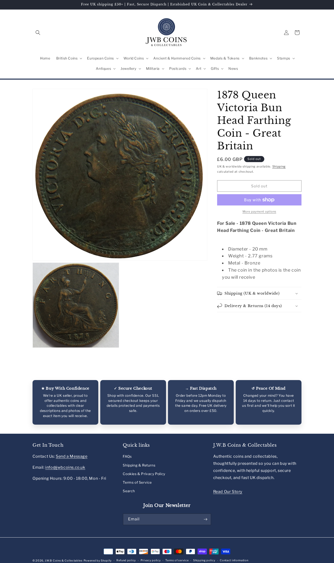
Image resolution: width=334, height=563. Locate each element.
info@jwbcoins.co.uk (65, 467)
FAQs (127, 456)
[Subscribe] (205, 519)
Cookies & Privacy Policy (144, 474)
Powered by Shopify (98, 560)
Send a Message (71, 456)
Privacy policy (151, 560)
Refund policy (126, 560)
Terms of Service (137, 482)
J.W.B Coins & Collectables (64, 560)
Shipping (279, 166)
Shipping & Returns (139, 465)
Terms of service (177, 560)
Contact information (234, 560)
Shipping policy (204, 560)
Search (129, 491)
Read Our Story (227, 491)
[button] (38, 32)
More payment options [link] (259, 211)
